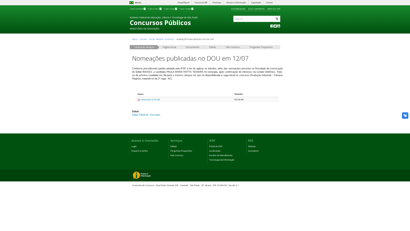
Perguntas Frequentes (261, 47)
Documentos (192, 47)
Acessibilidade (238, 9)
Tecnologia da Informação (221, 159)
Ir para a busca (170, 9)
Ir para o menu (154, 9)
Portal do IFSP (215, 146)
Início (134, 39)
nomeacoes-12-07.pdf (150, 99)
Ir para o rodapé (186, 9)
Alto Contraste (256, 9)
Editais (143, 39)
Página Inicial (169, 47)
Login (134, 146)
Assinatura (253, 150)
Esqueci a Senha (139, 150)
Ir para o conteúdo (137, 9)
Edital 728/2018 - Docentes (161, 39)
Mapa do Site (273, 9)
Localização (215, 150)
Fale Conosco (233, 47)
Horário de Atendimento (221, 155)
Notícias (252, 146)
